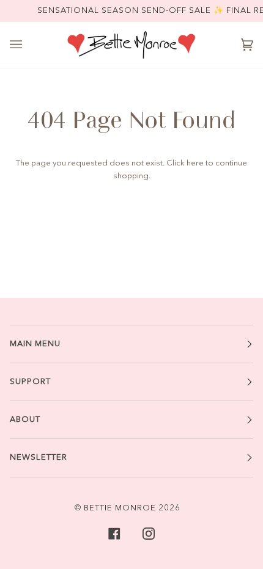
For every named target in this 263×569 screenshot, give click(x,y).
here (195, 163)
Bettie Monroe (120, 508)
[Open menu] (28, 45)
